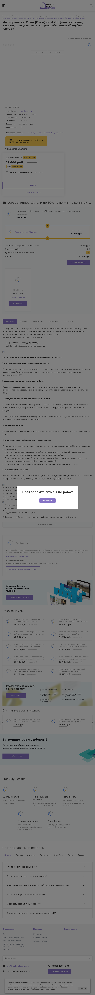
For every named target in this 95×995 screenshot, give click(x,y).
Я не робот (47, 500)
